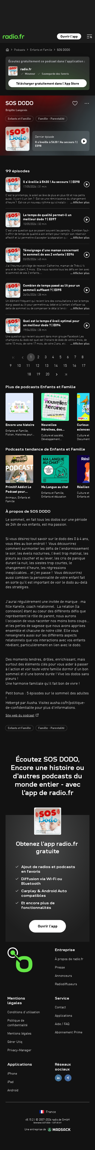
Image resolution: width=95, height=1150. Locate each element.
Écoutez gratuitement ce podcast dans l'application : (46, 61)
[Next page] (56, 374)
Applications (63, 1015)
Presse (60, 967)
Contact (60, 1007)
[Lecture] (84, 141)
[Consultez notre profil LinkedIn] (58, 1077)
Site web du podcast (20, 715)
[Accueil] (7, 49)
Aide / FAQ (62, 1024)
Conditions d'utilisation (23, 1012)
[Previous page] (22, 357)
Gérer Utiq (14, 1042)
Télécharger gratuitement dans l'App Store (47, 83)
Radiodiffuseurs (66, 984)
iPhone (12, 1073)
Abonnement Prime (68, 1032)
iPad (10, 1082)
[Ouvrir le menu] (89, 36)
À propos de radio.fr (69, 959)
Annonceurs (63, 976)
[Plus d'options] (86, 103)
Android (12, 1090)
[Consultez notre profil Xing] (68, 1077)
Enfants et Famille (19, 119)
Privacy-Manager (19, 1050)
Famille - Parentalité (51, 119)
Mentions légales (19, 1033)
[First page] (13, 357)
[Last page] (66, 374)
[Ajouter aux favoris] (75, 103)
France (50, 1112)
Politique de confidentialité (17, 1023)
